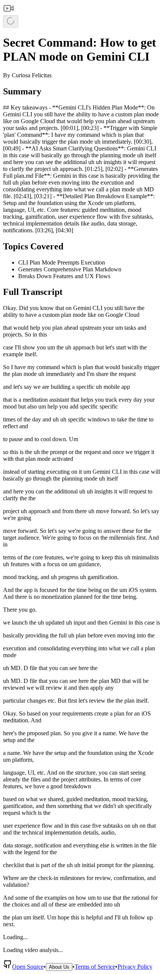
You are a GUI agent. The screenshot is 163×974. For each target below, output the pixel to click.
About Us (59, 967)
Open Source (28, 966)
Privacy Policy (135, 966)
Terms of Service (95, 966)
